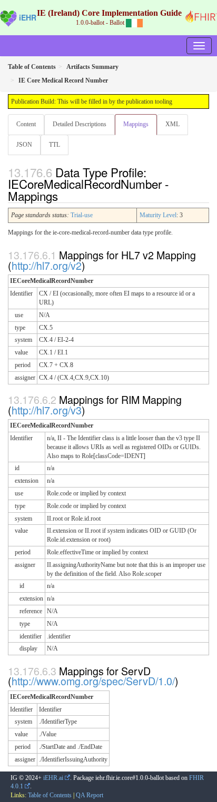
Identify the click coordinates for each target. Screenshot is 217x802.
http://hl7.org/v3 (47, 410)
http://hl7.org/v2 (47, 265)
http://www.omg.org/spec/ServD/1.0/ (93, 680)
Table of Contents (50, 795)
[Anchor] (64, 195)
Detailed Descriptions (79, 124)
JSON (24, 144)
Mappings (136, 124)
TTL (54, 144)
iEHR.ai (53, 777)
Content (26, 124)
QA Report (89, 795)
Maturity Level (158, 215)
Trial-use (82, 215)
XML (172, 124)
